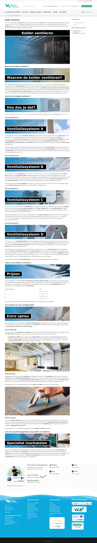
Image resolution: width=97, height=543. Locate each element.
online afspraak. (36, 477)
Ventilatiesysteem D (10, 241)
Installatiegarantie (9, 509)
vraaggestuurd (57, 216)
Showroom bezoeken (32, 516)
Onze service (52, 504)
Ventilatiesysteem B (10, 173)
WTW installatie (31, 504)
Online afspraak (31, 513)
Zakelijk (55, 12)
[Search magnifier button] (34, 6)
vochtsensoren (8, 218)
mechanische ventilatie (44, 173)
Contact (51, 503)
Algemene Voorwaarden (52, 539)
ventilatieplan (15, 24)
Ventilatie (10, 15)
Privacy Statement (42, 539)
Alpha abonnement (54, 506)
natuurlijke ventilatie (32, 173)
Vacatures (7, 510)
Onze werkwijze (9, 507)
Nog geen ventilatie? (36, 12)
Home (6, 15)
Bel (86, 12)
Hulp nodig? (62, 12)
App (89, 12)
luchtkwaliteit (34, 84)
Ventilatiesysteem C (10, 206)
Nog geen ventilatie (32, 508)
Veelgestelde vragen (54, 510)
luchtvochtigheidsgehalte (47, 84)
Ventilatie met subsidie (32, 510)
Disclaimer (35, 539)
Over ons (7, 505)
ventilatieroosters (9, 139)
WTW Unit (25, 12)
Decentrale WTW (31, 506)
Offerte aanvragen (31, 515)
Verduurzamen (47, 12)
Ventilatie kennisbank (54, 511)
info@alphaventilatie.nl (11, 522)
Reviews (51, 515)
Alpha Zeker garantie (54, 508)
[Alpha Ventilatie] (12, 6)
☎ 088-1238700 (9, 524)
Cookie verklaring (62, 539)
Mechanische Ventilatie (13, 12)
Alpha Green (8, 512)
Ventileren (7, 22)
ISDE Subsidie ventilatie (55, 513)
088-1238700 (56, 467)
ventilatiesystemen (24, 114)
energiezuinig (20, 252)
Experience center (35, 482)
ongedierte (64, 91)
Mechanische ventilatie (33, 503)
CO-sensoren (41, 254)
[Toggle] (91, 22)
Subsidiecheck (30, 511)
